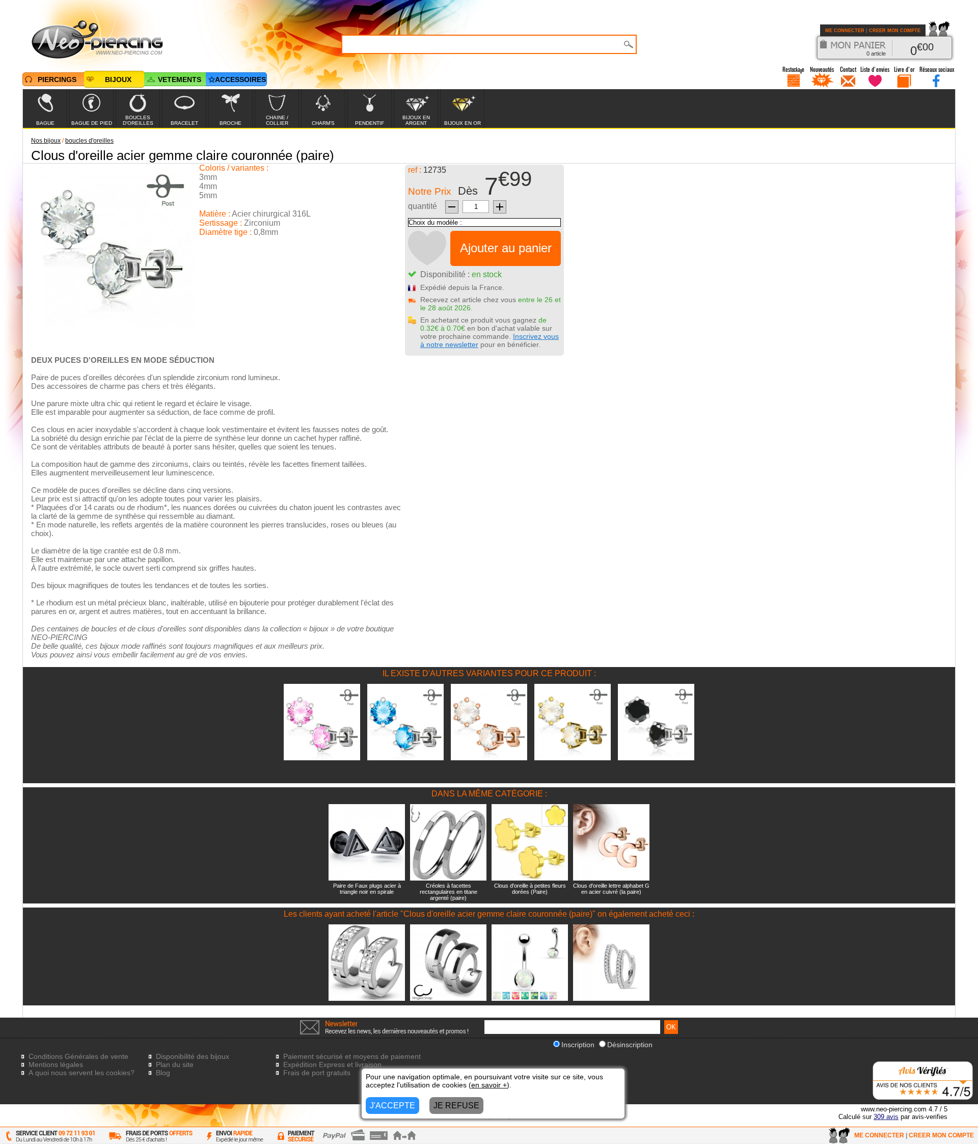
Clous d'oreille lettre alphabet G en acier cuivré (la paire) (611, 889)
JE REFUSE (456, 1105)
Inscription (577, 1045)
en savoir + (489, 1085)
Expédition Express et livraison (332, 1064)
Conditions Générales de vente (78, 1056)
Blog (163, 1073)
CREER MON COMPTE (894, 30)
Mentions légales (56, 1064)
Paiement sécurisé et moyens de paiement (352, 1056)
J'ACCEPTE (392, 1105)
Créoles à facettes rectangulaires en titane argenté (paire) (448, 892)
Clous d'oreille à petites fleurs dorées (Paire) (530, 889)
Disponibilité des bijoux (192, 1056)
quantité (422, 206)
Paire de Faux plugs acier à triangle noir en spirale (367, 889)
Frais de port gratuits (316, 1073)
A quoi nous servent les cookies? (81, 1073)
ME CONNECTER (844, 30)
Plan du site (175, 1064)
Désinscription (630, 1045)
